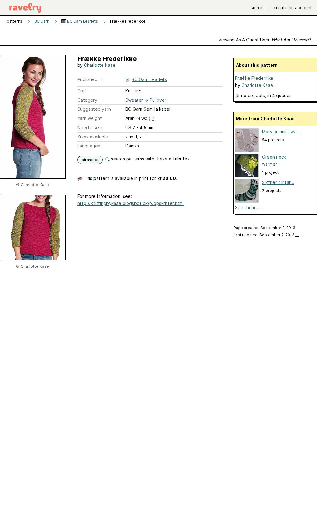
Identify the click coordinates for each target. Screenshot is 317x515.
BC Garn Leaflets (82, 21)
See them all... (249, 207)
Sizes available (92, 136)
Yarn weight (89, 118)
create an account (293, 7)
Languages (88, 145)
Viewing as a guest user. (265, 39)
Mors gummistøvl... (281, 131)
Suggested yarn (94, 109)
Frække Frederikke (254, 78)
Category (87, 100)
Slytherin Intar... (278, 182)
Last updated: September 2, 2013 (266, 234)
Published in (89, 79)
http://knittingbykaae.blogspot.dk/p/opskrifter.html (130, 203)
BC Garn (41, 21)
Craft (82, 90)
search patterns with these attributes (149, 158)
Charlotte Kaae (99, 65)
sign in (257, 7)
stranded (90, 159)
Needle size (89, 127)
